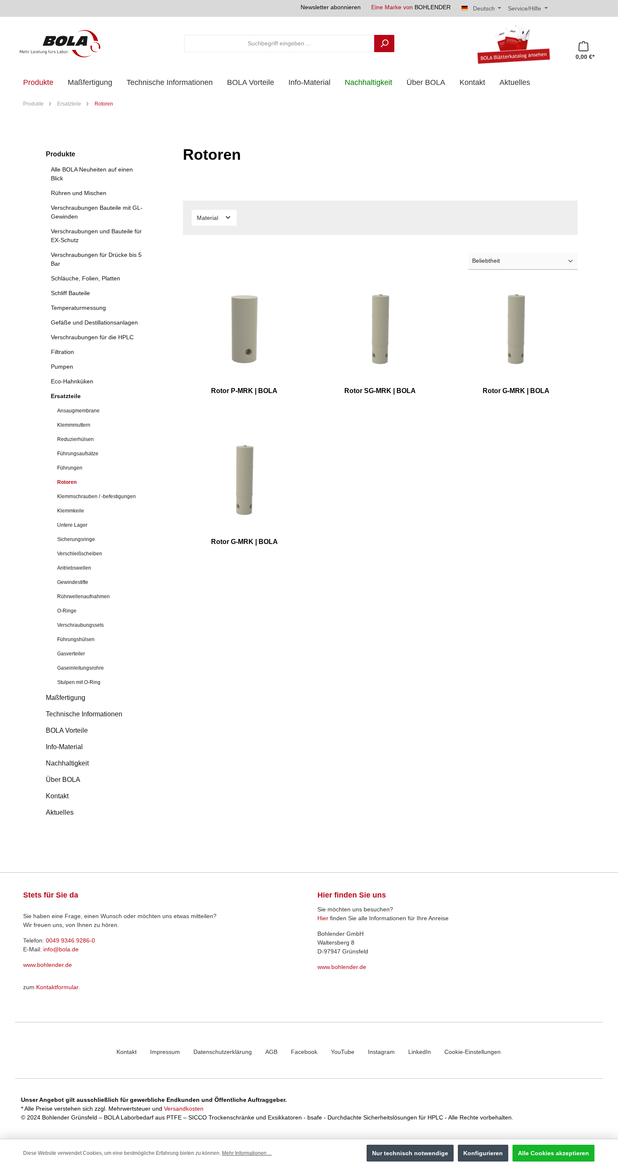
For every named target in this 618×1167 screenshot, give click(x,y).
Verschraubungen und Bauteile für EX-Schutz (96, 235)
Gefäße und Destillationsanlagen (94, 322)
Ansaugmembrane (78, 411)
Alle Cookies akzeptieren (553, 1153)
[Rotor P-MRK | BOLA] (244, 329)
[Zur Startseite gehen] (60, 43)
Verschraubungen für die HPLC (92, 337)
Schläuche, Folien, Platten (85, 278)
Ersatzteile (66, 396)
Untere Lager (72, 525)
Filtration (62, 352)
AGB (271, 1051)
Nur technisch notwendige (410, 1153)
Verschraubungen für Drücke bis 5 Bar (96, 259)
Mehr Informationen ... (247, 1153)
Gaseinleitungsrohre (80, 668)
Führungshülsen (76, 639)
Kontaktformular (57, 987)
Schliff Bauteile (70, 293)
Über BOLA (63, 779)
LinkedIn (419, 1051)
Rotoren (67, 482)
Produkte (60, 154)
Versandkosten (183, 1108)
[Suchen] (384, 43)
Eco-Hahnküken (72, 381)
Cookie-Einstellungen (472, 1051)
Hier (322, 918)
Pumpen (62, 366)
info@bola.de (61, 949)
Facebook (304, 1051)
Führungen (69, 468)
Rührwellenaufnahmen (83, 596)
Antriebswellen (74, 568)
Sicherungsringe (76, 539)
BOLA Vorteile (67, 730)
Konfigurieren (483, 1153)
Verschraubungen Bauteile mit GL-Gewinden (97, 212)
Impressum (165, 1051)
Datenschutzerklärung (222, 1051)
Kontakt (57, 796)
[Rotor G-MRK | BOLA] (516, 329)
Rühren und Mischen (78, 193)
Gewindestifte (72, 582)
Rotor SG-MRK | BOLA (380, 390)
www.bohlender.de (47, 964)
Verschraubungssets (80, 625)
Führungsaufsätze (77, 454)
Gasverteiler (71, 654)
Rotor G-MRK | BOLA (516, 390)
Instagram (381, 1051)
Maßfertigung (65, 697)
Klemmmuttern (73, 425)
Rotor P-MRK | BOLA (244, 390)
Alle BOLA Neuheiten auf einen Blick (92, 174)
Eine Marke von (411, 7)
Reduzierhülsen (75, 439)
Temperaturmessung (78, 307)
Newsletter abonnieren (331, 7)
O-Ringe (67, 611)
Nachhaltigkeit (67, 763)
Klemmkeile (70, 511)
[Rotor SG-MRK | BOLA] (380, 329)
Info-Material (64, 746)
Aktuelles (60, 812)
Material (208, 217)
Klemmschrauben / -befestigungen (96, 496)
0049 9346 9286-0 (70, 940)
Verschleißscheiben (79, 554)
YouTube (342, 1051)
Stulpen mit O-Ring (78, 682)
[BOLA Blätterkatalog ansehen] (510, 43)
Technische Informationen (84, 714)
